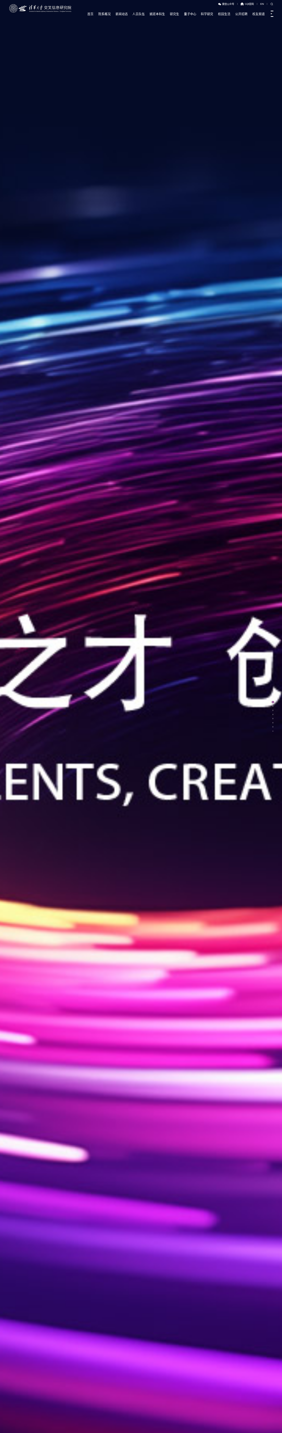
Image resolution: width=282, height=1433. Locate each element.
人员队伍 (138, 14)
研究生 (174, 14)
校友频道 (258, 14)
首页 (90, 14)
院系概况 (104, 14)
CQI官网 (249, 4)
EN (262, 4)
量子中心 (190, 14)
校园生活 (224, 14)
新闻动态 (122, 14)
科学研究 (207, 14)
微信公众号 (228, 4)
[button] (5, 1424)
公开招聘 (241, 14)
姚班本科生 (157, 14)
